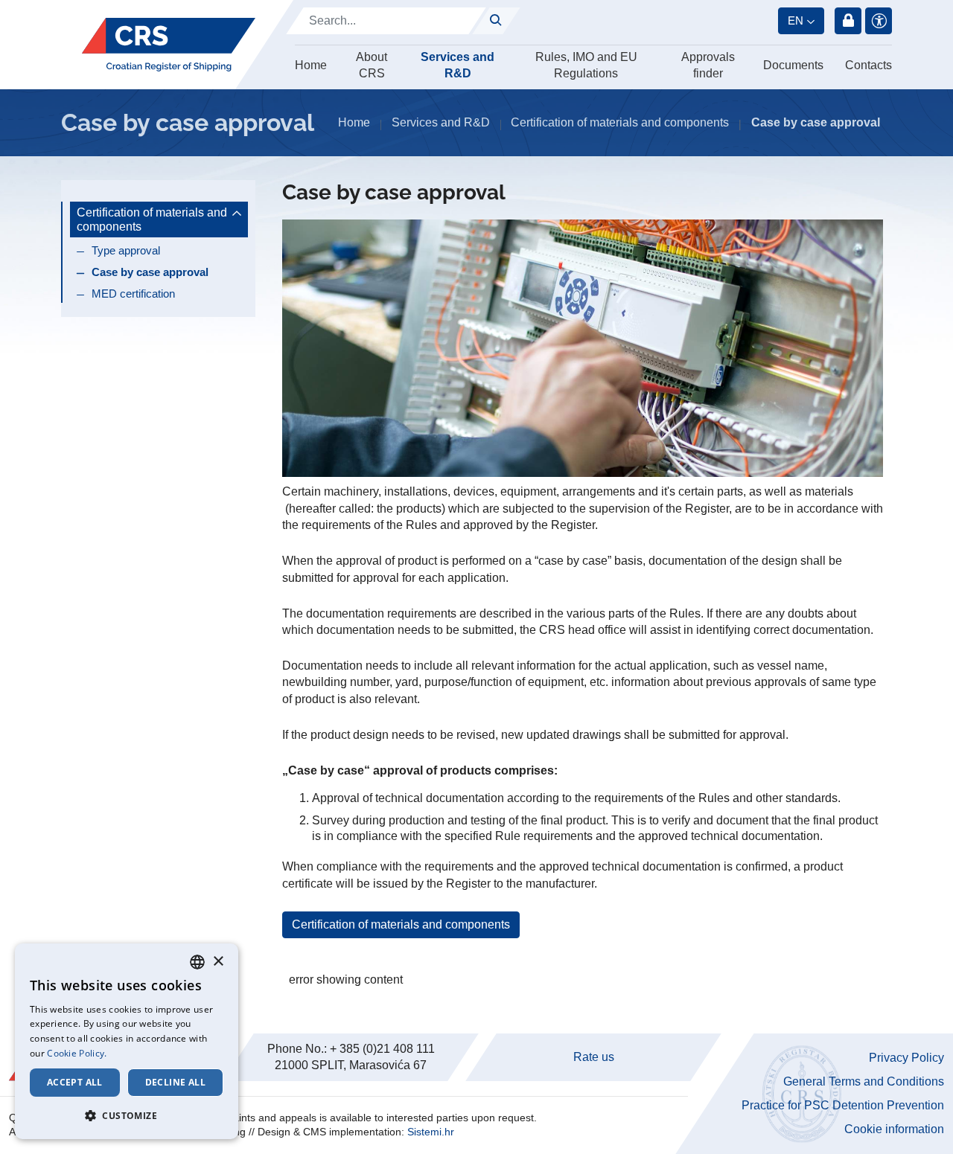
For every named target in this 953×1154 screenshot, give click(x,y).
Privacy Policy (906, 1057)
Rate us (593, 1057)
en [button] (795, 20)
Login (848, 20)
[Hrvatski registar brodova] (168, 44)
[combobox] (197, 962)
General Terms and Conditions (863, 1081)
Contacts (868, 65)
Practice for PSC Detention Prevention (843, 1105)
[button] (126, 1115)
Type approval (126, 250)
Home (311, 65)
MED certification (133, 293)
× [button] (217, 961)
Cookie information (894, 1129)
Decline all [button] (175, 1082)
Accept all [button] (75, 1082)
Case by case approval (150, 272)
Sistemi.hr (430, 1132)
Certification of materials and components (401, 924)
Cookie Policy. (76, 1053)
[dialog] (126, 1041)
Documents (793, 65)
